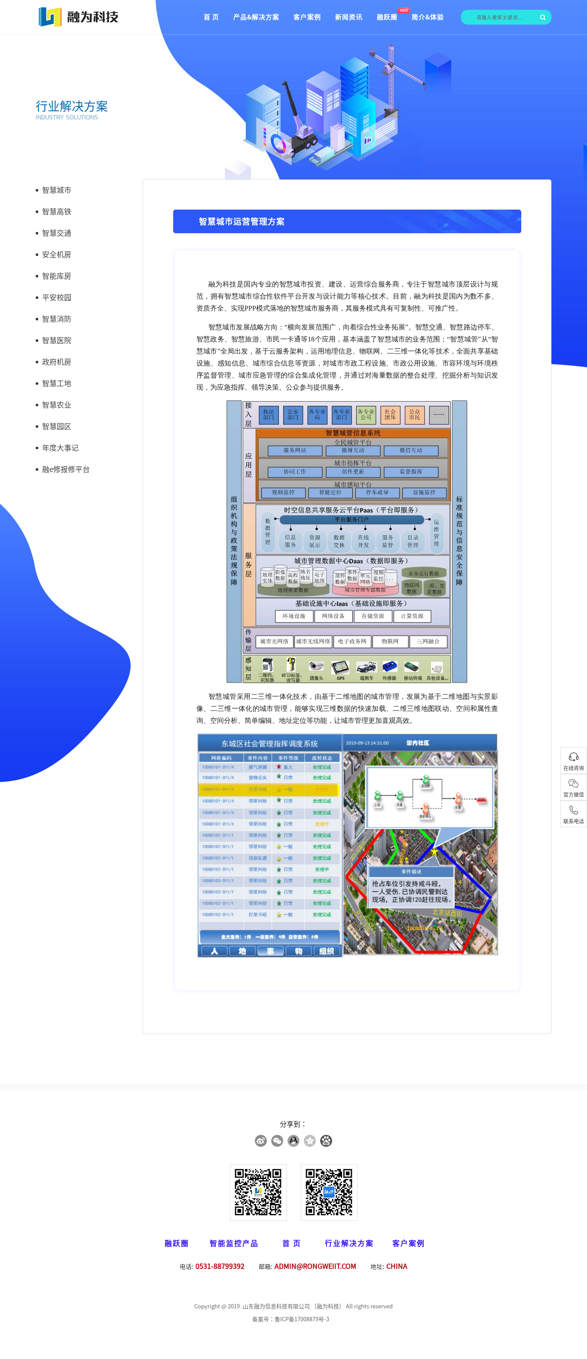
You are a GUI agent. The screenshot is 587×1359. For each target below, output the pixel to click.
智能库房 (56, 276)
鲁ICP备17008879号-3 (302, 1319)
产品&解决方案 (256, 17)
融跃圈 (387, 17)
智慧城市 (56, 190)
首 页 (211, 17)
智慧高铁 (56, 211)
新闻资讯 (349, 17)
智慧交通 (56, 233)
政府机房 (56, 362)
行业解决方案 (349, 1243)
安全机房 (56, 254)
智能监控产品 (234, 1243)
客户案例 (307, 17)
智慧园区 (56, 426)
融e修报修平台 (66, 469)
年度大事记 (60, 447)
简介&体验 (428, 17)
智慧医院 (56, 340)
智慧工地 (56, 383)
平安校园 (56, 297)
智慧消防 (56, 319)
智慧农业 (56, 404)
